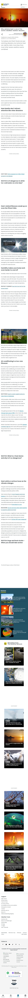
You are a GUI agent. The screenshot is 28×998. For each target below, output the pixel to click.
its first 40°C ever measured (19, 519)
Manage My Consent (6, 907)
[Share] (2, 34)
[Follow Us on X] (19, 944)
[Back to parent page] (3, 6)
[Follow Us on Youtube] (9, 944)
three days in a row (17, 504)
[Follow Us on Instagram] (6, 944)
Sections (23, 7)
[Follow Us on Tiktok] (12, 944)
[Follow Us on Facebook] (3, 944)
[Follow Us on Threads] (16, 944)
